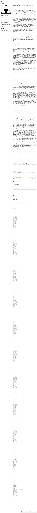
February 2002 (15, 441)
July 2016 (14, 333)
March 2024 (14, 240)
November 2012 (15, 379)
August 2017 (15, 320)
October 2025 (15, 220)
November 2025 (15, 219)
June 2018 (14, 309)
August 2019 (15, 295)
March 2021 (14, 277)
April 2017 (14, 324)
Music (14, 488)
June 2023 (14, 249)
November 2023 (15, 244)
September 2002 (15, 434)
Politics (17, 172)
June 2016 (14, 334)
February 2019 (15, 301)
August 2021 (15, 272)
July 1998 (14, 454)
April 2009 (14, 389)
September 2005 (15, 406)
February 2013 (15, 376)
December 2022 (15, 255)
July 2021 (14, 273)
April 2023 (14, 251)
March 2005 (14, 407)
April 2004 (14, 416)
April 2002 (14, 439)
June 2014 (14, 359)
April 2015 (14, 349)
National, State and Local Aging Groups (18, 489)
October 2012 (15, 380)
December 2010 (15, 387)
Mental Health (15, 486)
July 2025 (14, 223)
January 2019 (15, 302)
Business (14, 464)
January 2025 (15, 229)
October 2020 (15, 282)
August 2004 (15, 413)
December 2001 (15, 443)
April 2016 (14, 336)
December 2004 (15, 410)
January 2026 (15, 217)
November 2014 (15, 354)
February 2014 (15, 363)
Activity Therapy (15, 459)
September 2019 (15, 294)
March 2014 (14, 362)
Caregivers (14, 465)
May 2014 (14, 360)
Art (13, 463)
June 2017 (14, 322)
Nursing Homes (15, 491)
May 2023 (14, 250)
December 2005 (15, 405)
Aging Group (15, 461)
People (14, 493)
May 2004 (14, 415)
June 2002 (14, 437)
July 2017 (14, 321)
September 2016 (15, 331)
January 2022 (15, 267)
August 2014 (15, 357)
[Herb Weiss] (6, 9)
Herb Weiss (4, 2)
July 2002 (14, 436)
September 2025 (15, 221)
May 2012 (14, 385)
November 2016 (15, 329)
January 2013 (15, 377)
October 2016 (15, 330)
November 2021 (15, 269)
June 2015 (14, 347)
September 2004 (15, 412)
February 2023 (15, 253)
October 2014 (15, 355)
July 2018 (14, 308)
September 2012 (15, 381)
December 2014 (15, 353)
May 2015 (14, 348)
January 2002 (15, 442)
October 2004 (15, 411)
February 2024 (15, 241)
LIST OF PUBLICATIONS (16, 196)
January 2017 (15, 327)
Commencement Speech (16, 466)
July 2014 (14, 358)
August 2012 (15, 382)
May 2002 (14, 438)
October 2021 (15, 270)
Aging (14, 460)
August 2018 (15, 307)
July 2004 (14, 414)
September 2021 (15, 271)
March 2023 (14, 252)
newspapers (14, 490)
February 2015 (15, 351)
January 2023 (15, 254)
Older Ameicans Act (15, 492)
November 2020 (15, 281)
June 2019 (14, 297)
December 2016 (15, 328)
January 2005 (15, 409)
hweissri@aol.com (30, 159)
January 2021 (15, 279)
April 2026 (14, 214)
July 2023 (14, 248)
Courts (14, 469)
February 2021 (15, 278)
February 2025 (15, 228)
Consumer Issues (15, 468)
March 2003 (14, 430)
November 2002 (15, 432)
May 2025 (14, 225)
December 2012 (15, 378)
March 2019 (14, 300)
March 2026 (14, 215)
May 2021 (14, 275)
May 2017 (14, 323)
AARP (23, 172)
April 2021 (14, 276)
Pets (13, 494)
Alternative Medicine (15, 462)
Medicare (14, 485)
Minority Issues (15, 487)
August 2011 (15, 386)
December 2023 (15, 243)
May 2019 (14, 298)
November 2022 (15, 256)
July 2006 (14, 401)
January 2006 (15, 404)
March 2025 (14, 227)
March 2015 (14, 350)
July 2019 (14, 296)
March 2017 (14, 325)
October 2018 (15, 305)
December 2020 (15, 280)
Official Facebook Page (4, 15)
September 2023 (15, 246)
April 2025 (14, 226)
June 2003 (14, 427)
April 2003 (14, 429)
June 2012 (14, 384)
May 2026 (14, 213)
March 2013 (14, 375)
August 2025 (15, 222)
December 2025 (15, 218)
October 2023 (15, 245)
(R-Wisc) (21, 172)
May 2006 (14, 402)
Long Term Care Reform (16, 483)
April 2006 (14, 403)
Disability (14, 470)
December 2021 (15, 268)
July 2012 (14, 383)
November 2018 (15, 304)
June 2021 (14, 274)
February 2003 (15, 431)
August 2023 (15, 247)
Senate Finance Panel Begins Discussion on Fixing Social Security (21, 202)
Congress (14, 467)
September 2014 (15, 356)
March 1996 (14, 455)
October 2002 (15, 433)
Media (14, 484)
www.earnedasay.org (24, 133)
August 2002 (15, 435)
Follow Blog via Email (4, 22)
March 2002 (14, 440)
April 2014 (14, 361)
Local (14, 481)
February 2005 (15, 408)
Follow (2, 28)
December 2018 (15, 303)
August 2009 (15, 388)
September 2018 (15, 306)
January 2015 (15, 352)
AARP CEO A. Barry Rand (27, 172)
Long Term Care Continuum (16, 482)
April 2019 (14, 299)
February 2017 (15, 326)
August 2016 (15, 332)
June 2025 (14, 224)
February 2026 (15, 216)
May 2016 (14, 335)
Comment (33, 191)
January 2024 (15, 242)
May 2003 (14, 428)
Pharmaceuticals (15, 495)
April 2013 (14, 374)
